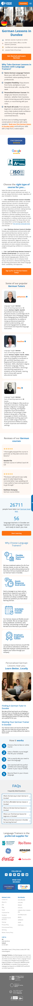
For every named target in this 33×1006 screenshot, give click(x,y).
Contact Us (4, 899)
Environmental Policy (7, 927)
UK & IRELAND (21, 900)
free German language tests (21, 224)
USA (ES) (20, 907)
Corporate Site (5, 912)
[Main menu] (31, 3)
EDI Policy (4, 930)
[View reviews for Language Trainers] (16, 998)
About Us (4, 902)
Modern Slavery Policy (7, 932)
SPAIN (19, 922)
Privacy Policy (5, 924)
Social (3, 910)
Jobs (3, 905)
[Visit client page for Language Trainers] (16, 992)
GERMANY (20, 920)
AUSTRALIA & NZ (22, 915)
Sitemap (4, 922)
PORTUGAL (21, 925)
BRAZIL (19, 917)
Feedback (4, 915)
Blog (3, 907)
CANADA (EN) (21, 910)
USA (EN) (20, 902)
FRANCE (20, 905)
